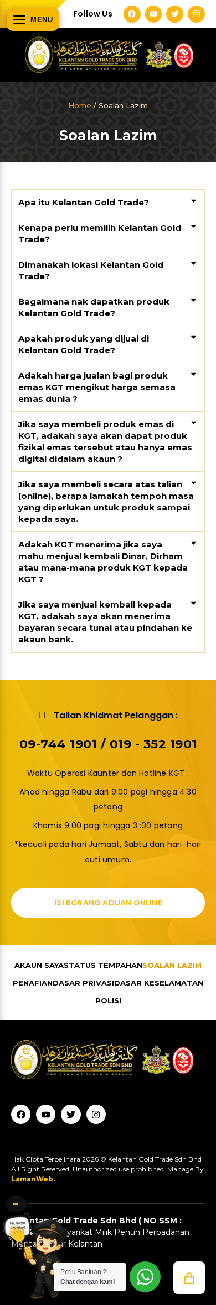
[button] (108, 202)
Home (79, 105)
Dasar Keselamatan (158, 982)
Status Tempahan (103, 965)
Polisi (108, 1000)
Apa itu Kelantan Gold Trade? (83, 202)
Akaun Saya (39, 965)
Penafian (33, 982)
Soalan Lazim (172, 965)
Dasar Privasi (83, 982)
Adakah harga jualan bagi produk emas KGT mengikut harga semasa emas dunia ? (97, 387)
